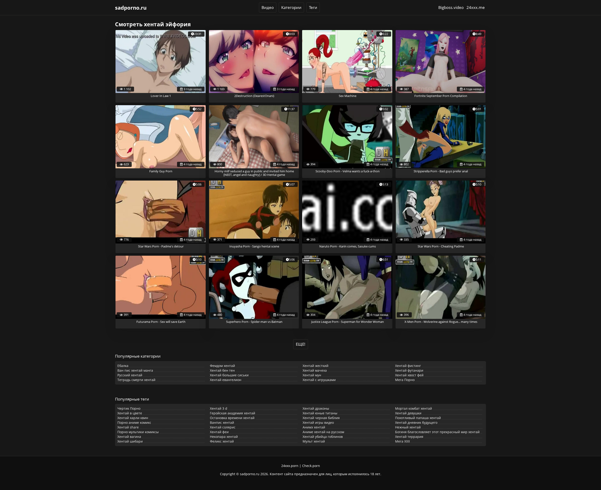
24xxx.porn (289, 465)
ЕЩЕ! (300, 344)
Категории (291, 7)
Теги (313, 7)
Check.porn (311, 465)
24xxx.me (475, 7)
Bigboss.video (451, 7)
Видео (268, 7)
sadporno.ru (130, 7)
